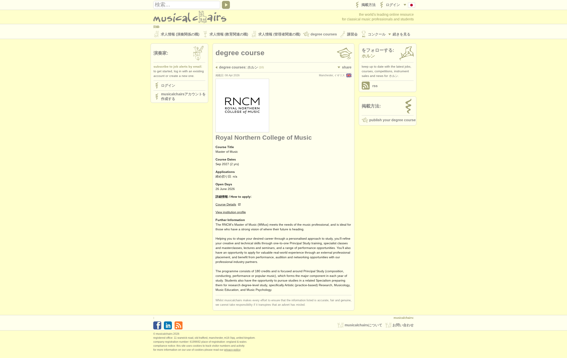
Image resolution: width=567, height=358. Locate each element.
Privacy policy (232, 349)
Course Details (226, 204)
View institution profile (231, 212)
